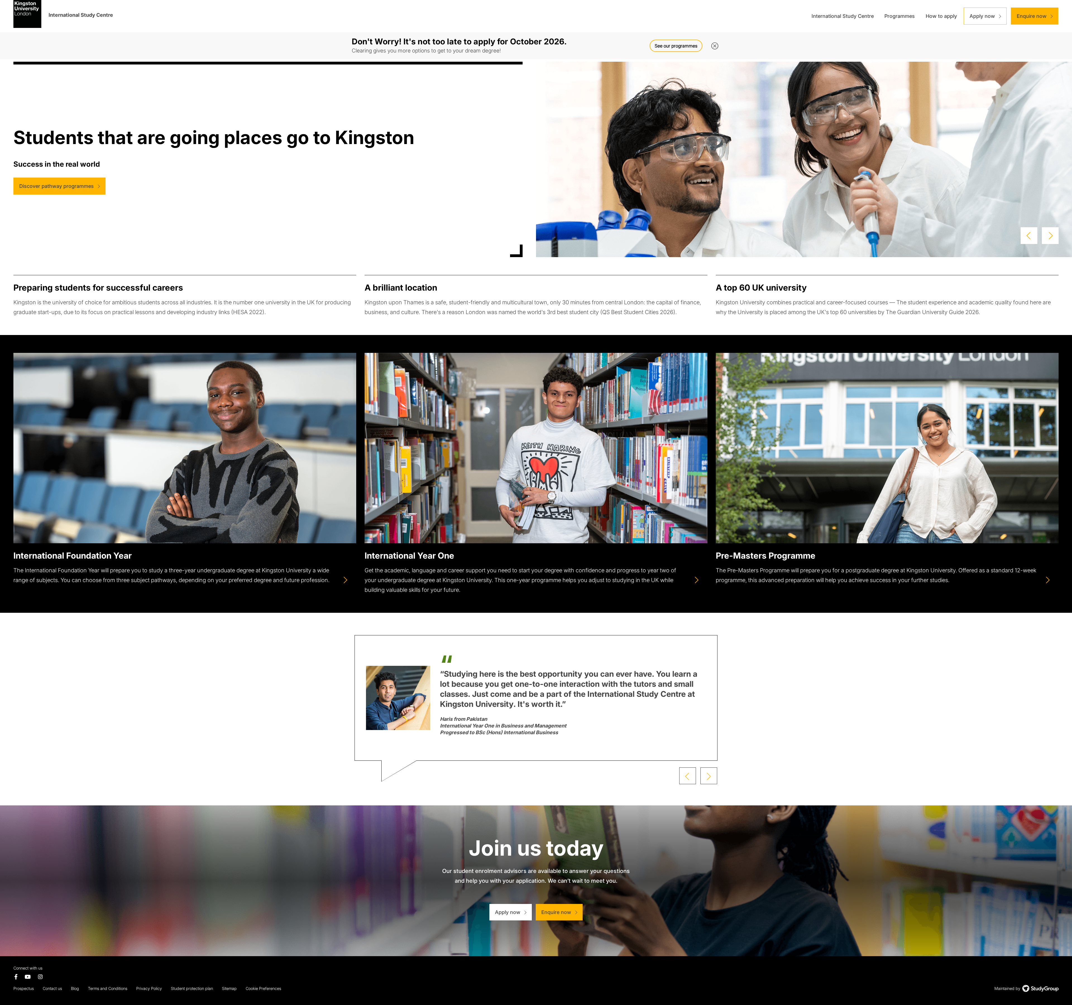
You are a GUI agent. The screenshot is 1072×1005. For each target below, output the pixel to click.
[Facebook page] (16, 977)
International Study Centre (843, 16)
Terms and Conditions (107, 988)
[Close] (713, 43)
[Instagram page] (40, 977)
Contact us (52, 988)
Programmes (899, 16)
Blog (75, 988)
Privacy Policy (149, 988)
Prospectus (23, 988)
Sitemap (229, 988)
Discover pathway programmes (56, 186)
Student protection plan (192, 988)
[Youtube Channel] (28, 977)
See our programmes (676, 46)
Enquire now (1032, 16)
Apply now (982, 16)
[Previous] (1028, 234)
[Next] (1049, 234)
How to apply (941, 16)
